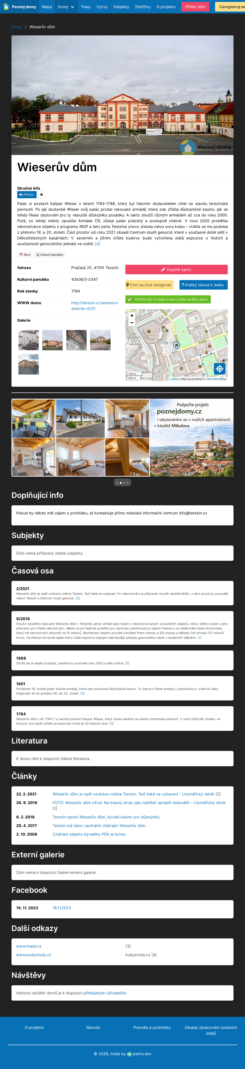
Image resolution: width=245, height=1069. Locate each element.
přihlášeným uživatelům (105, 993)
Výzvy (102, 6)
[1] (199, 637)
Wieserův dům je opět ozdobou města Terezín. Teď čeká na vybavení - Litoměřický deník (133, 794)
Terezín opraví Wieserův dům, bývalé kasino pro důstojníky (106, 817)
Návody (93, 1027)
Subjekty (121, 6)
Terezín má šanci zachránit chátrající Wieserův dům (99, 825)
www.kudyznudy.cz (33, 954)
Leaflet (174, 379)
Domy (16, 26)
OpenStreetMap (216, 379)
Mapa (47, 6)
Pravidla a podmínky (152, 1027)
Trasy (86, 6)
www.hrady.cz (29, 946)
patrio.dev (141, 1053)
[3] (127, 663)
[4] (97, 243)
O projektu (166, 6)
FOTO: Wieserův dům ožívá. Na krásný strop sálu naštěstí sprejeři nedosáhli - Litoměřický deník (139, 802)
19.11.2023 (62, 907)
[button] (176, 345)
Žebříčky (143, 6)
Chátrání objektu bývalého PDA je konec (89, 834)
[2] (78, 598)
